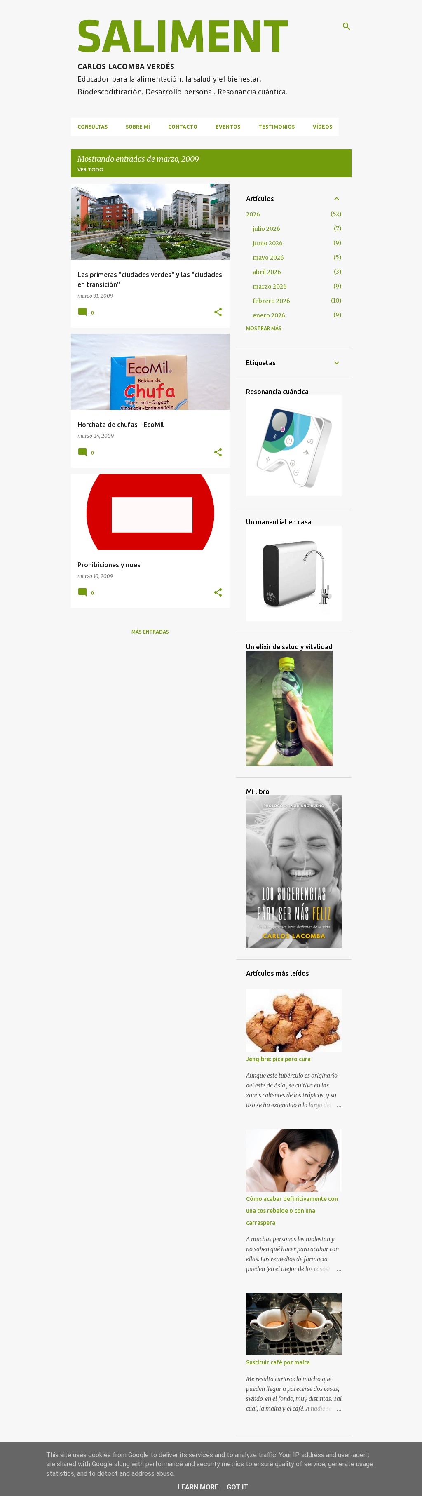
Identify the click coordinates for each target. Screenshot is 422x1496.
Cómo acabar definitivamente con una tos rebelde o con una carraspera (292, 1210)
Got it (237, 1487)
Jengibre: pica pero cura (278, 1059)
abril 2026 (267, 272)
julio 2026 (266, 229)
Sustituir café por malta (278, 1362)
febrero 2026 (271, 301)
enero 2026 (269, 315)
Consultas (92, 126)
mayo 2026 (268, 257)
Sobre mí (138, 126)
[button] (218, 312)
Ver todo (90, 169)
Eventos (228, 126)
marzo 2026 (270, 286)
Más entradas (150, 631)
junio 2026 (268, 243)
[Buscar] (347, 26)
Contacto (182, 126)
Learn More (198, 1487)
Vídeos (322, 126)
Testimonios (276, 126)
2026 (253, 214)
